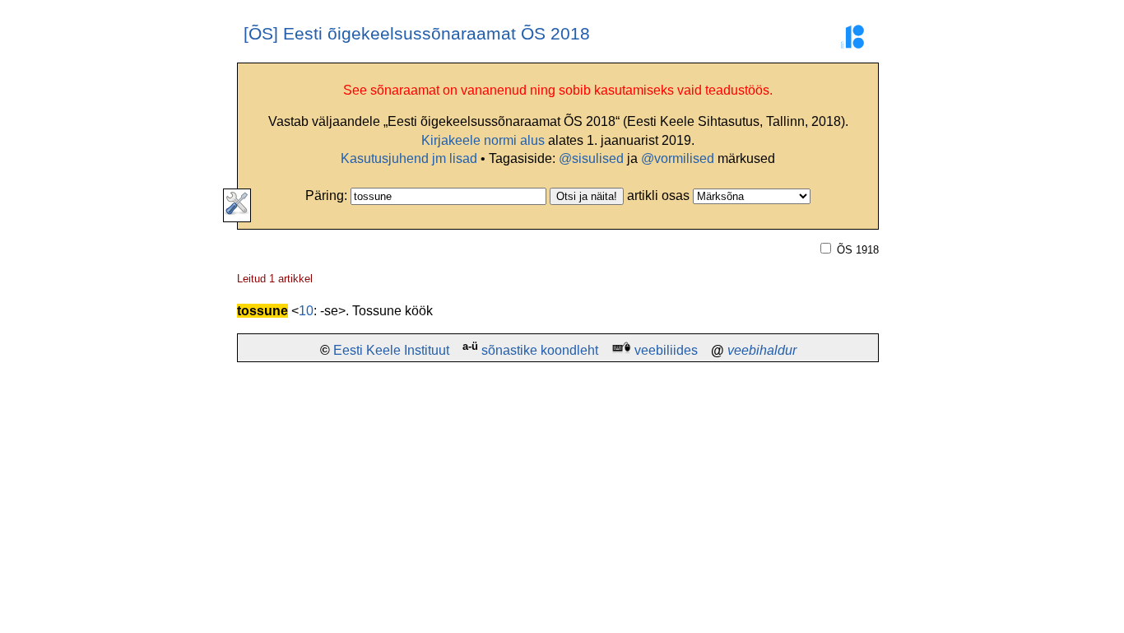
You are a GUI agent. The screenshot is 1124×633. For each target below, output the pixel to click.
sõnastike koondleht (539, 350)
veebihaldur (762, 350)
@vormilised (677, 158)
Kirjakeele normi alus (483, 140)
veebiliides (666, 350)
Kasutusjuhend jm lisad (409, 158)
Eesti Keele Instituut (391, 350)
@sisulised (591, 158)
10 (306, 311)
